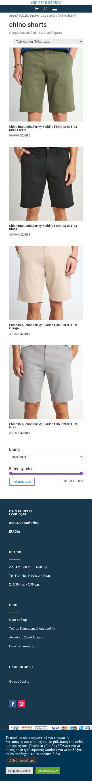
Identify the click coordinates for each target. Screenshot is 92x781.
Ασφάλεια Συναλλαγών (25, 637)
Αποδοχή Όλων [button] (48, 770)
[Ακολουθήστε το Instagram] (21, 703)
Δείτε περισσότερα (21, 760)
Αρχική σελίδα (18, 15)
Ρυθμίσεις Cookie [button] (19, 770)
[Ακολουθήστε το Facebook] (12, 703)
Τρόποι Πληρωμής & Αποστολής (32, 628)
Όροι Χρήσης (18, 620)
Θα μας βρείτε (19, 681)
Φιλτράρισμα (22, 481)
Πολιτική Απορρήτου (24, 646)
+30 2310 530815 (46, 2)
